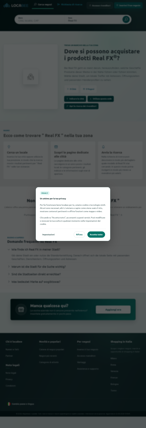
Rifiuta (79, 234)
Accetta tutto (96, 234)
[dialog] (73, 214)
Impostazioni (48, 234)
